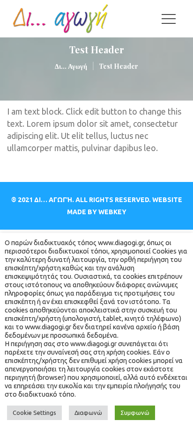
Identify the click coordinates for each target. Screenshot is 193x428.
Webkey (112, 212)
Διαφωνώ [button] (88, 412)
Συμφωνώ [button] (134, 412)
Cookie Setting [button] (34, 412)
